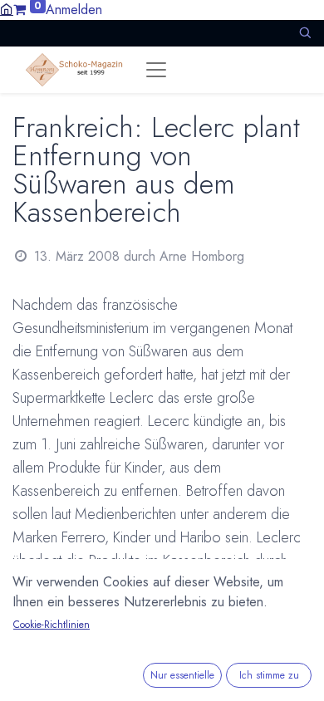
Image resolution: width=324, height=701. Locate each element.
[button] (305, 32)
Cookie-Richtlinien (51, 624)
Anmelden (74, 9)
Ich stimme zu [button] (269, 675)
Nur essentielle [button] (182, 675)
